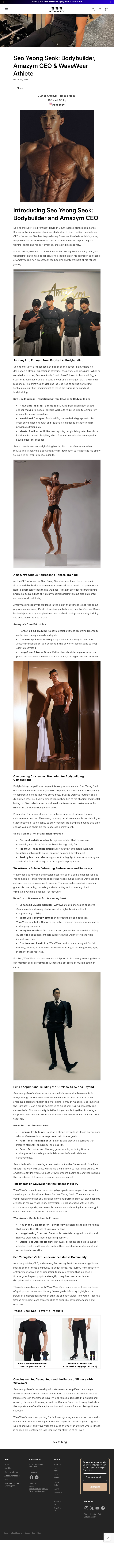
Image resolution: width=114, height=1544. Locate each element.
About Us (57, 1464)
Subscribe (95, 1487)
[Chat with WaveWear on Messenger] (31, 1477)
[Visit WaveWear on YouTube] (97, 1508)
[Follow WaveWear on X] (92, 1508)
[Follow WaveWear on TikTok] (103, 1508)
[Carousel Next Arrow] (111, 2)
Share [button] (20, 88)
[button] (6, 9)
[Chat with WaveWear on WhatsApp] (36, 1477)
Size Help (8, 1468)
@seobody (58, 104)
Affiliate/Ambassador (12, 1476)
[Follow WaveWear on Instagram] (86, 1508)
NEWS (56, 1489)
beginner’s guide (11, 1472)
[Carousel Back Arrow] (3, 2)
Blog (6, 1480)
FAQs (6, 1464)
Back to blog (59, 1442)
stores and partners (37, 1491)
